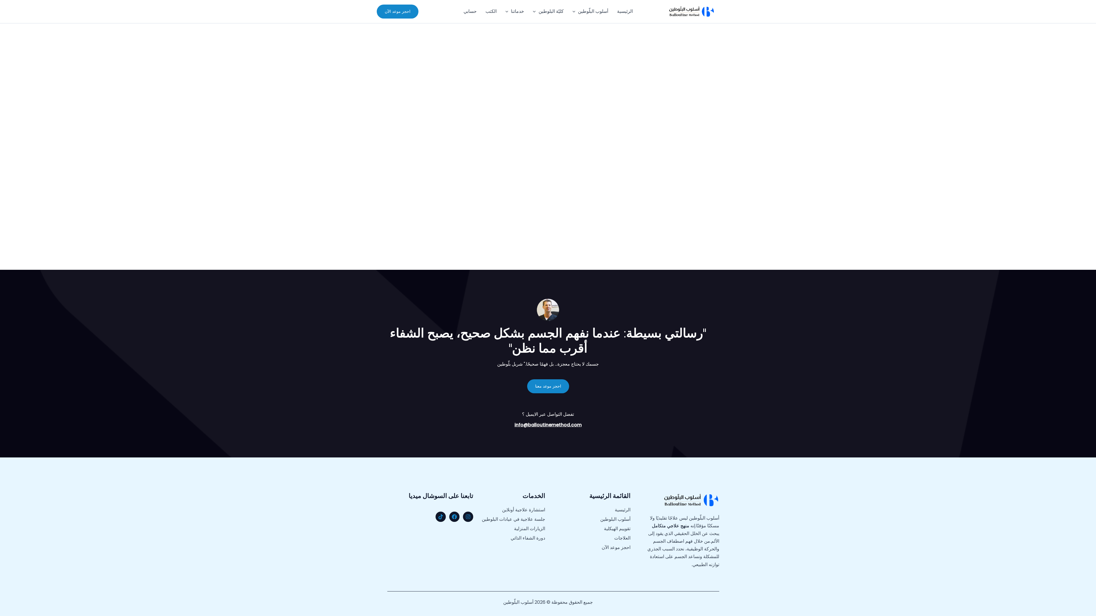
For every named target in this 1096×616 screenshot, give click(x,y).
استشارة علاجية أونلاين (523, 510)
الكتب (491, 11)
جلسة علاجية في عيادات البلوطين (513, 519)
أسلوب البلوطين (615, 519)
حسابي (470, 11)
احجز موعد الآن (616, 547)
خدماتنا (517, 11)
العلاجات (622, 538)
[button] (575, 11)
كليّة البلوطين (551, 11)
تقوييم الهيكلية (617, 528)
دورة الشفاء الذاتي (528, 538)
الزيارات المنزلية (529, 528)
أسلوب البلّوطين (593, 11)
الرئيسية (625, 11)
